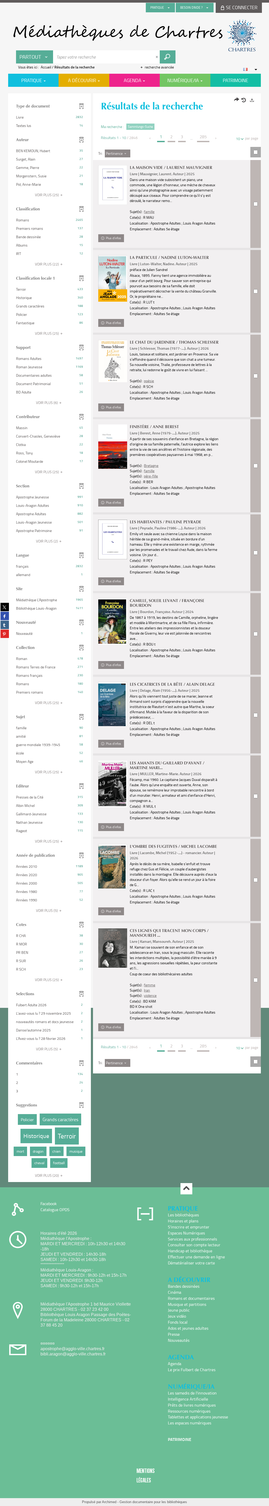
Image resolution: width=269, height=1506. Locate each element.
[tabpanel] (134, 638)
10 (238, 138)
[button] (49, 117)
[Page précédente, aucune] (150, 138)
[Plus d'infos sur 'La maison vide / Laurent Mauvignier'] (112, 185)
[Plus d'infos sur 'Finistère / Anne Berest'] (112, 446)
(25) (47, 194)
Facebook (48, 1203)
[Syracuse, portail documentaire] (134, 35)
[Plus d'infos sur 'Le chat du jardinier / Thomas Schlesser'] (112, 361)
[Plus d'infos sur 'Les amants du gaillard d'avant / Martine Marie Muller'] (112, 784)
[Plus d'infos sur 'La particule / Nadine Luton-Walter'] (112, 278)
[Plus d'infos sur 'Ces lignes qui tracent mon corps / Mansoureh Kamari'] (112, 948)
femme (149, 984)
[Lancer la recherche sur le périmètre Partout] (167, 56)
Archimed (109, 1502)
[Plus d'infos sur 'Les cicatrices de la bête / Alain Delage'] (112, 704)
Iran (147, 990)
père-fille (151, 475)
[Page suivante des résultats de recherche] (216, 138)
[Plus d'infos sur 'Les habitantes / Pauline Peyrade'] (112, 539)
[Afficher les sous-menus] (168, 7)
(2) (47, 541)
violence (150, 995)
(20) (47, 1175)
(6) (47, 402)
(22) (47, 264)
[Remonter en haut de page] (186, 1188)
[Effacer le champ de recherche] (157, 56)
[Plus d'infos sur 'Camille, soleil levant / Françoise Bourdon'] (112, 621)
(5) (47, 910)
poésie (149, 380)
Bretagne (151, 465)
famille (149, 211)
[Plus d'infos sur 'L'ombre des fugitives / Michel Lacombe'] (112, 866)
